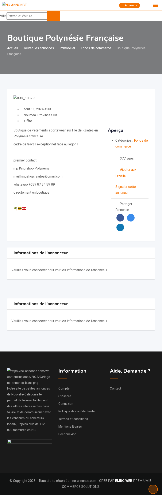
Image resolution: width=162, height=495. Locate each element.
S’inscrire (64, 396)
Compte (64, 388)
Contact (115, 388)
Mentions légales (70, 426)
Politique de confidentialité (76, 411)
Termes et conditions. (73, 419)
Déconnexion (67, 434)
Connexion (65, 404)
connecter (40, 270)
